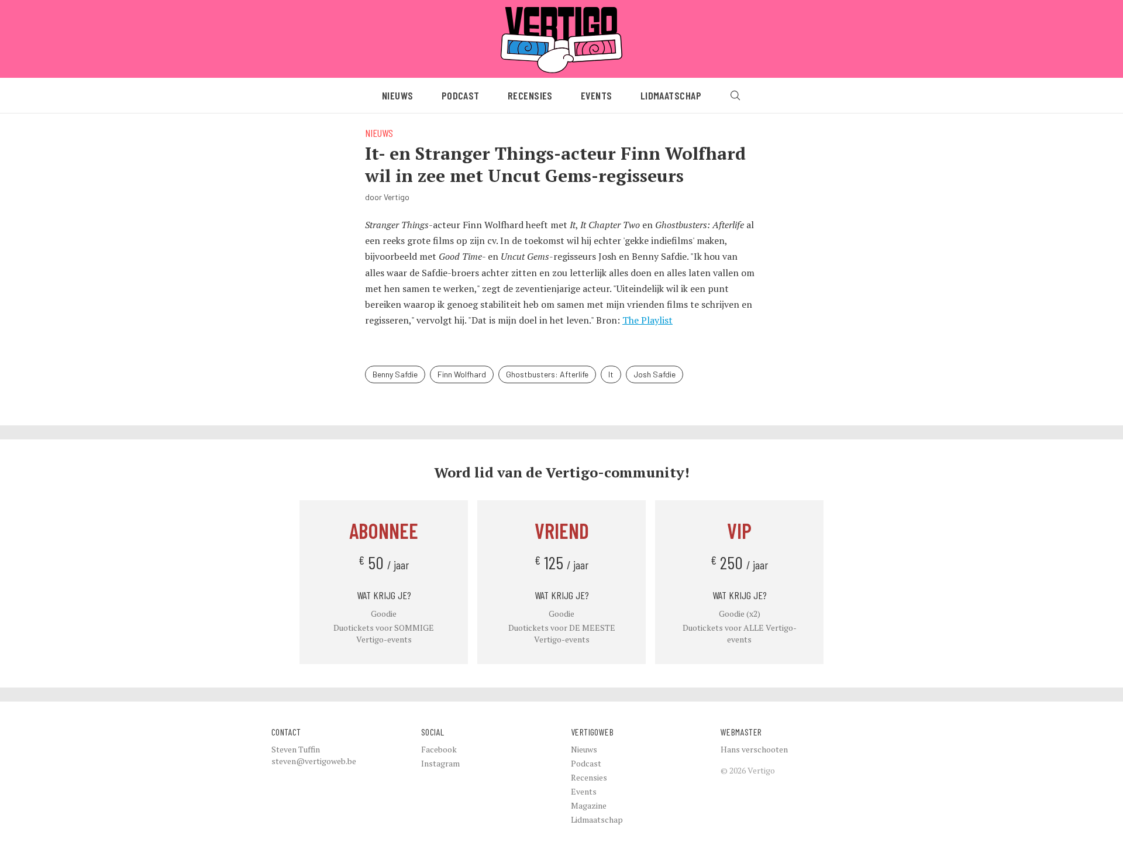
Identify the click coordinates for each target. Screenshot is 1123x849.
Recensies (530, 95)
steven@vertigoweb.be (313, 760)
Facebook (439, 749)
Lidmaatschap (670, 95)
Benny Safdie (395, 374)
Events (596, 95)
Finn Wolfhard (462, 374)
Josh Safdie (654, 374)
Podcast (461, 95)
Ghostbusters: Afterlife (547, 374)
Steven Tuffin (295, 749)
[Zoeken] (735, 95)
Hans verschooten (754, 749)
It (611, 374)
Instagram (440, 763)
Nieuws (398, 95)
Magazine (589, 805)
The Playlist (647, 320)
